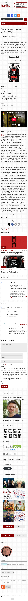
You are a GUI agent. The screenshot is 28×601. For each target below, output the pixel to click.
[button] (9, 224)
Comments (8, 526)
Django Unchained (8, 229)
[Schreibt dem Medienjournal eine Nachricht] (19, 438)
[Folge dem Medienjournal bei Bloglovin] (9, 450)
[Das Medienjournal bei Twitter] (14, 433)
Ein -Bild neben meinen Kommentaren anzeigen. (13, 365)
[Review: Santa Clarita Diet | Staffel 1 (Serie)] (19, 505)
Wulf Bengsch (4, 36)
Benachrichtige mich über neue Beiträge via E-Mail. (13, 382)
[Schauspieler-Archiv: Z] (8, 494)
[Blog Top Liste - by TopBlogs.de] (15, 564)
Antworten (24, 309)
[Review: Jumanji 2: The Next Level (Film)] (8, 505)
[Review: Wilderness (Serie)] (8, 516)
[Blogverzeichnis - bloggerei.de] (4, 564)
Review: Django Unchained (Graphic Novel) (12, 253)
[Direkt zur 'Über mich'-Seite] (12, 417)
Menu (3, 23)
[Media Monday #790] (19, 516)
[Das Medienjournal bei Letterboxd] (5, 438)
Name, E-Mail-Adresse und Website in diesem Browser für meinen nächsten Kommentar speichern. (13, 369)
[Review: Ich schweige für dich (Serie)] (19, 483)
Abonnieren (7, 468)
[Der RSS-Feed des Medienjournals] (15, 438)
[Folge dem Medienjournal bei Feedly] (17, 447)
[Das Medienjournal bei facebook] (5, 433)
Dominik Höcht (10, 307)
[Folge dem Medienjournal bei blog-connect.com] (8, 447)
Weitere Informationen (19, 599)
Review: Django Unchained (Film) (9, 272)
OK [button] (12, 599)
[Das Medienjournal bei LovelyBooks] (10, 438)
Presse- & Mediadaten (10, 12)
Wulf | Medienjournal (14, 323)
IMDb (24, 60)
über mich (20, 419)
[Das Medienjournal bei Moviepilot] (19, 433)
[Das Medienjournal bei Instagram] (10, 433)
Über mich (19, 12)
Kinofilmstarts (5, 37)
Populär (7, 535)
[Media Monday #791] (19, 494)
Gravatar (7, 364)
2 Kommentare (15, 37)
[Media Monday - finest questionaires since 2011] (6, 556)
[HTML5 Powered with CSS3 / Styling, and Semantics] (7, 589)
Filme (10, 269)
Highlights (20, 535)
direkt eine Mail (15, 420)
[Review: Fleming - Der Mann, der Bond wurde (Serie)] (8, 483)
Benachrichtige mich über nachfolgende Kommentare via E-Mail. (11, 379)
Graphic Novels (13, 250)
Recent (19, 526)
